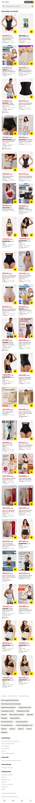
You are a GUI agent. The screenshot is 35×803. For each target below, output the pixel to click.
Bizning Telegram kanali (7, 753)
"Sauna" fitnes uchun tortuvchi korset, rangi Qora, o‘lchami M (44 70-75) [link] (25, 38)
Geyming (3, 777)
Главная (4, 800)
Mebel (3, 789)
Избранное (13, 800)
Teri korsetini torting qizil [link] (7, 208)
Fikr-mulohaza (5, 746)
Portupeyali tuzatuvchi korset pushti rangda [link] (25, 140)
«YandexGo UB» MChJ (12, 796)
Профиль (30, 800)
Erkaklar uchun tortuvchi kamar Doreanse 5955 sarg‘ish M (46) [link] (9, 103)
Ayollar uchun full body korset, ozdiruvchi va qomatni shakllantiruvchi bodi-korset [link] (25, 343)
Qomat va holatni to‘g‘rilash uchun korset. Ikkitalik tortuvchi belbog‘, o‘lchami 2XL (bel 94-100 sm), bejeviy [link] (25, 309)
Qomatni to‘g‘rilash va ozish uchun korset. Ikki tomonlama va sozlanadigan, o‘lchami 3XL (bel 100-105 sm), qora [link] (25, 208)
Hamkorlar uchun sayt (7, 767)
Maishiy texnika (5, 779)
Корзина (22, 800)
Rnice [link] (20, 70)
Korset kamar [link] (8, 242)
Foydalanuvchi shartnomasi (8, 793)
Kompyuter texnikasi (7, 774)
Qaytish (3, 751)
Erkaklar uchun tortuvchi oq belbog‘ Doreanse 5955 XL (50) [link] (8, 609)
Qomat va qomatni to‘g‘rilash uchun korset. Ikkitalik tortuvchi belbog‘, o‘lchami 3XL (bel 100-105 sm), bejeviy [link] (9, 70)
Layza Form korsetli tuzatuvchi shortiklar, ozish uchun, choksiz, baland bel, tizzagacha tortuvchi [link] (9, 544)
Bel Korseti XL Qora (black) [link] (7, 445)
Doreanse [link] (5, 103)
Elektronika (4, 787)
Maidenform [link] (6, 241)
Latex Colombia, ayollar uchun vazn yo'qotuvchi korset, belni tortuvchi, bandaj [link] (25, 479)
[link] (10, 700)
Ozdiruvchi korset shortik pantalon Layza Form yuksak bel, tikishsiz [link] (25, 511)
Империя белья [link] (7, 139)
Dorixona (3, 782)
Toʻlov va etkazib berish (7, 743)
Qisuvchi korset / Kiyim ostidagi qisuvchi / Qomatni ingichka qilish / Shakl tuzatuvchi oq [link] (25, 70)
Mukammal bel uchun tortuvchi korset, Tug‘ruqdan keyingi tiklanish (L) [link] (8, 38)
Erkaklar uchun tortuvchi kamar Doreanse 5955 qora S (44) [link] (8, 343)
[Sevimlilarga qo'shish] (15, 15)
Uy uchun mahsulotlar (7, 784)
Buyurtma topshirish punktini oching (11, 760)
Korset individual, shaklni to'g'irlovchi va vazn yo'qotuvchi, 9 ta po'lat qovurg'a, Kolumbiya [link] (8, 479)
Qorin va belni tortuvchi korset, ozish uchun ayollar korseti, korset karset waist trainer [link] (26, 412)
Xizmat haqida (5, 748)
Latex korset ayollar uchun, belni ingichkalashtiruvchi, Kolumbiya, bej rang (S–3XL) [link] (8, 412)
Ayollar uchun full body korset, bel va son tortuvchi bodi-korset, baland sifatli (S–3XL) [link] (25, 276)
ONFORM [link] (4, 70)
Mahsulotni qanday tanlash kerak (10, 741)
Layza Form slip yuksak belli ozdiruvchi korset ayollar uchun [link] (25, 378)
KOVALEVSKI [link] (22, 139)
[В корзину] (15, 32)
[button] (32, 6)
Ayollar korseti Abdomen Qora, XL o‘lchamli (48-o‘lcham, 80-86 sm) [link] (25, 103)
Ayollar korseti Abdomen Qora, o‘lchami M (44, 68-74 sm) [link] (25, 176)
